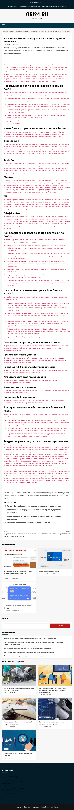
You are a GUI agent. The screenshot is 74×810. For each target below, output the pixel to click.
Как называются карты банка (49, 571)
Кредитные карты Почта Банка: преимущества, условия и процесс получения (20, 533)
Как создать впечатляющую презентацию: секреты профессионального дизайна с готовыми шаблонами (34, 643)
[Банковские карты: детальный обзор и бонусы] (19, 592)
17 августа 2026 (12, 692)
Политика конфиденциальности (29, 6)
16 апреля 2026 (11, 726)
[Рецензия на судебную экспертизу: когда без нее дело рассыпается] (19, 709)
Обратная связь (12, 6)
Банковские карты (8, 36)
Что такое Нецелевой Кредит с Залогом (56, 532)
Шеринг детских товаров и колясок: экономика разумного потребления (30, 638)
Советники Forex (44, 717)
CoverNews (45, 807)
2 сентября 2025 (11, 758)
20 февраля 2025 (16, 44)
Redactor (7, 44)
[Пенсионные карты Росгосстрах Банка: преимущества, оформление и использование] (19, 558)
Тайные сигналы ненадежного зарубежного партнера (23, 656)
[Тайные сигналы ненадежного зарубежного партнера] (19, 740)
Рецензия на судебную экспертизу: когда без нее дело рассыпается (28, 648)
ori (5, 692)
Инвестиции (43, 683)
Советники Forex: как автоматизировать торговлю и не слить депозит (29, 652)
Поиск (5, 618)
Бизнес (6, 683)
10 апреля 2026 (47, 726)
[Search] (69, 25)
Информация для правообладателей (54, 6)
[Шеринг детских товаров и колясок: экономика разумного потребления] (19, 675)
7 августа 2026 (50, 694)
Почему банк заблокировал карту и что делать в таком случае (34, 506)
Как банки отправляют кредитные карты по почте (28, 523)
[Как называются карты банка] (55, 558)
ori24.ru (37, 14)
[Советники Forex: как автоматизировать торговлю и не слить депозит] (55, 709)
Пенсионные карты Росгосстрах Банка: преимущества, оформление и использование (18, 573)
